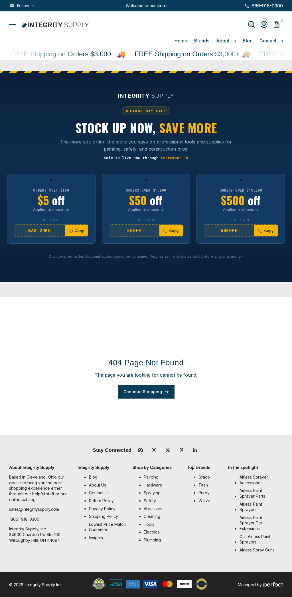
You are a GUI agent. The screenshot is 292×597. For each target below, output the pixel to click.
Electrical (152, 532)
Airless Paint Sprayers (251, 507)
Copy (79, 230)
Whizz (204, 500)
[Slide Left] (121, 5)
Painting (151, 477)
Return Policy (101, 500)
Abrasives (153, 508)
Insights (96, 537)
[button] (251, 24)
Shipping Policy (103, 516)
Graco (204, 477)
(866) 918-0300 (24, 519)
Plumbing (152, 539)
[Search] (251, 24)
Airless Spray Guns (257, 549)
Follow (23, 5)
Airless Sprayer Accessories (254, 480)
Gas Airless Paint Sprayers (255, 539)
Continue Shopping (142, 391)
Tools (149, 524)
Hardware (153, 485)
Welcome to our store (146, 5)
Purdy (204, 492)
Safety (150, 500)
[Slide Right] (171, 5)
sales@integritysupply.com (34, 509)
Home (181, 41)
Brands (201, 41)
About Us (226, 41)
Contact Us (271, 41)
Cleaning (152, 516)
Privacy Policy (102, 508)
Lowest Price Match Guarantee (107, 527)
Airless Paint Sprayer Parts (252, 493)
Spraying (152, 492)
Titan (203, 485)
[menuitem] (108, 477)
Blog (248, 41)
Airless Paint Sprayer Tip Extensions (251, 523)
